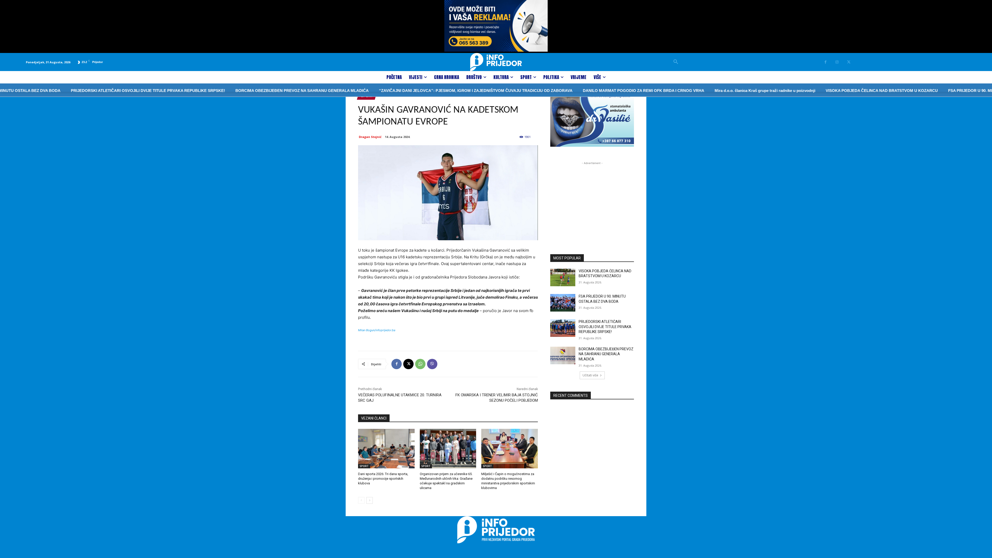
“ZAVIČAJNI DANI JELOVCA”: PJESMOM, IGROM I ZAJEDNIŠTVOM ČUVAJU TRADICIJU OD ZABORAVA (450, 90)
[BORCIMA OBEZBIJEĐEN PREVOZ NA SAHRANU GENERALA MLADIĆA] (562, 355)
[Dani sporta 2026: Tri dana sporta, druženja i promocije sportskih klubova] (386, 448)
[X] (848, 62)
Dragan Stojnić (370, 137)
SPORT (364, 466)
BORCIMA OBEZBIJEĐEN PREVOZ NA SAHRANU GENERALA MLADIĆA (276, 90)
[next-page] (369, 500)
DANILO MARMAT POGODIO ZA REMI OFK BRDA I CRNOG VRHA (618, 90)
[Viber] (432, 364)
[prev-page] (361, 500)
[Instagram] (837, 62)
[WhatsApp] (420, 364)
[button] (676, 62)
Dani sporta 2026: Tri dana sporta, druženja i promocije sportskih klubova (383, 478)
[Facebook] (825, 62)
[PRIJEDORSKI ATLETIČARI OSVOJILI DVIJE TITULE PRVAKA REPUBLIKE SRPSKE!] (562, 328)
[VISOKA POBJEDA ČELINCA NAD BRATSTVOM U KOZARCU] (562, 277)
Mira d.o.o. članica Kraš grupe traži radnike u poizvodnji (739, 90)
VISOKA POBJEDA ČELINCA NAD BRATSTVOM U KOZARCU (856, 90)
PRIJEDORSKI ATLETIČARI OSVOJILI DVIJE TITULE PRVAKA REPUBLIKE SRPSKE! (122, 90)
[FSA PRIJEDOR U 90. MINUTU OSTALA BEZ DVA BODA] (562, 303)
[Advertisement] (592, 198)
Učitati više (590, 375)
